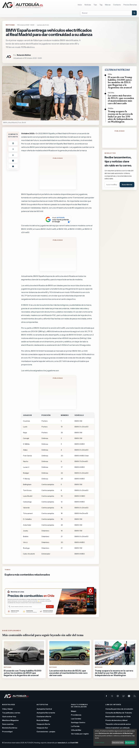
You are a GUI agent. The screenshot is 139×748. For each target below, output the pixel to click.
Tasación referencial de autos (118, 724)
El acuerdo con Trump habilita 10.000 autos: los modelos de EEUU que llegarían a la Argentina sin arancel (120, 82)
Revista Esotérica (9, 728)
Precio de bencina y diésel (116, 720)
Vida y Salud (7, 709)
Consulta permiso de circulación (119, 709)
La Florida (75, 726)
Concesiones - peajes (46, 731)
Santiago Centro (78, 722)
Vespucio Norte (43, 724)
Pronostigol (7, 731)
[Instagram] (118, 696)
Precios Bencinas (130, 5)
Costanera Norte (44, 716)
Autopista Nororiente (46, 713)
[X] (112, 696)
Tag (100, 5)
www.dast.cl (62, 743)
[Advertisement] (57, 173)
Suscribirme (127, 184)
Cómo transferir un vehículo (117, 728)
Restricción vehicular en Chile (118, 716)
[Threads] (129, 696)
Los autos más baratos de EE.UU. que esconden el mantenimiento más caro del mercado (121, 100)
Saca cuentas (8, 724)
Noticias (87, 5)
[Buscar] (134, 13)
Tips (95, 5)
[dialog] (115, 737)
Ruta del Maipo (43, 720)
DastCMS (74, 743)
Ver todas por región (80, 734)
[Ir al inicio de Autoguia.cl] (22, 5)
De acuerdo (129, 742)
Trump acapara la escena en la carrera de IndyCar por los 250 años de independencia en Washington (120, 116)
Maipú (73, 711)
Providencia (76, 715)
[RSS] (134, 696)
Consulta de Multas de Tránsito (118, 713)
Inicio (80, 5)
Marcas (108, 5)
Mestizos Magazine (10, 720)
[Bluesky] (123, 696)
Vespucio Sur (42, 728)
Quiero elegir (99, 742)
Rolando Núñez (24, 55)
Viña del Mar (76, 730)
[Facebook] (106, 696)
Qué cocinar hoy (9, 716)
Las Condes (76, 719)
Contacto (117, 5)
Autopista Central (44, 709)
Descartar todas (117, 742)
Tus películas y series (11, 713)
